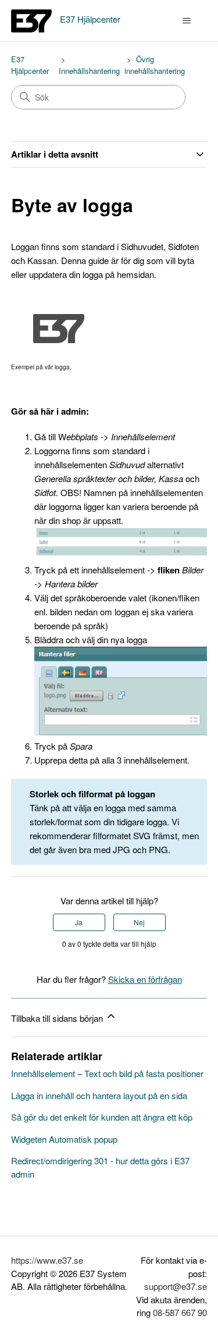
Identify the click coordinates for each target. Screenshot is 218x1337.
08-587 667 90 (180, 1312)
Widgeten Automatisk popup (64, 1139)
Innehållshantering (89, 70)
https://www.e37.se (47, 1260)
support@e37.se (175, 1286)
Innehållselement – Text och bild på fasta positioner (107, 1073)
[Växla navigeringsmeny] (186, 21)
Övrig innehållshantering (154, 65)
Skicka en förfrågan (145, 979)
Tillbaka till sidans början (58, 1018)
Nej (139, 922)
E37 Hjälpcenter (30, 65)
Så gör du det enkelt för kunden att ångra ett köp (101, 1117)
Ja (79, 922)
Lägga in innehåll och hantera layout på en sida (99, 1095)
